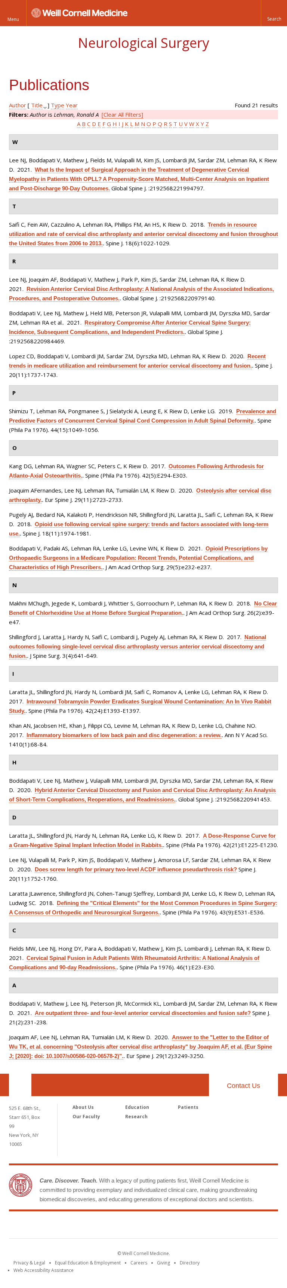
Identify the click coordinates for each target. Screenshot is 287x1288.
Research (136, 1116)
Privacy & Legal (29, 1263)
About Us (83, 1107)
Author (17, 105)
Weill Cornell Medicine (143, 1226)
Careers (138, 1263)
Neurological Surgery (143, 43)
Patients (188, 1107)
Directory (190, 1263)
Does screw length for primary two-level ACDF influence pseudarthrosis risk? (136, 869)
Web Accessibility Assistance (43, 1270)
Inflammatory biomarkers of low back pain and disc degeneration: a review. (124, 735)
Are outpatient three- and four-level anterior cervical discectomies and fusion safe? (143, 1013)
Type (57, 105)
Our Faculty (86, 1116)
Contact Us (243, 1085)
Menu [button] (13, 19)
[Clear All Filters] (122, 114)
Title (37, 105)
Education (137, 1107)
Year (72, 105)
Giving (163, 1263)
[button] (274, 13)
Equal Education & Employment (88, 1263)
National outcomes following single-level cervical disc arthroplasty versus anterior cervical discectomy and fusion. (137, 646)
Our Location (20, 1085)
